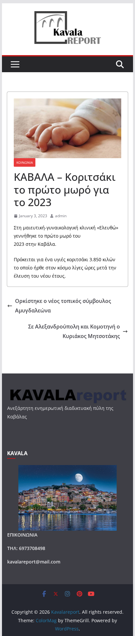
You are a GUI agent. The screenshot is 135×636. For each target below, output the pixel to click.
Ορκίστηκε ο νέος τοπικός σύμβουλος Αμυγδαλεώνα (63, 305)
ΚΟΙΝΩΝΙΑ (24, 162)
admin (61, 216)
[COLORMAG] (67, 391)
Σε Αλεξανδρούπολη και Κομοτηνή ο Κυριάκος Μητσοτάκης (74, 331)
